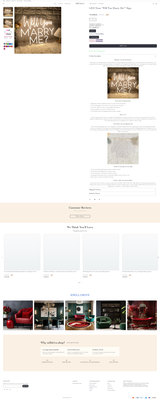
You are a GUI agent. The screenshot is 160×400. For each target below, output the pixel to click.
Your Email (6, 386)
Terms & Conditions (27, 0)
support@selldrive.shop (77, 383)
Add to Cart (123, 46)
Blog (4, 0)
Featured (101, 3)
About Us (8, 0)
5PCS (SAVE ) (92, 41)
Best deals (67, 3)
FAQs (90, 390)
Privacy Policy (19, 0)
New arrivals (93, 3)
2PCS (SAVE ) (92, 39)
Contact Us (13, 0)
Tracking (91, 388)
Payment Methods (92, 383)
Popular (60, 3)
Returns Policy (92, 385)
